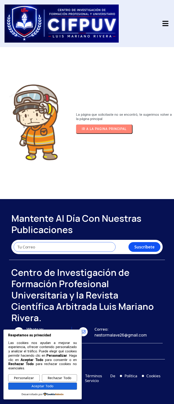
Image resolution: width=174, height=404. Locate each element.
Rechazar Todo (59, 377)
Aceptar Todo (42, 386)
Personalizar (24, 377)
